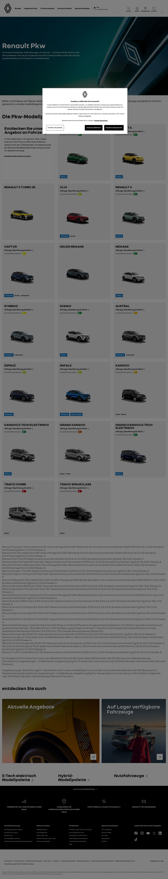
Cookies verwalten (55, 128)
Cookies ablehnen (93, 128)
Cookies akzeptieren (114, 128)
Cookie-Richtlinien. (101, 120)
